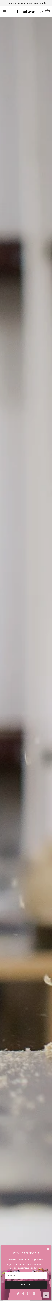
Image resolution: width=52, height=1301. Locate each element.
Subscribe (26, 1285)
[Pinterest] (34, 1293)
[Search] (41, 12)
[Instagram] (28, 1293)
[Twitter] (18, 1293)
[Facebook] (23, 1293)
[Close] (48, 1249)
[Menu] (4, 12)
